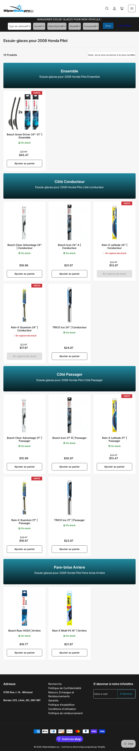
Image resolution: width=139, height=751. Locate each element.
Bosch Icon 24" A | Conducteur (69, 246)
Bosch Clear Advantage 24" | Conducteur (24, 246)
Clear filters (124, 25)
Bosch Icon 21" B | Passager (69, 437)
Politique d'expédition (61, 704)
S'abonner (126, 693)
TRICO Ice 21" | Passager (69, 520)
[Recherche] (107, 8)
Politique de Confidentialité (64, 688)
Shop (108, 25)
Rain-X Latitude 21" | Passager (114, 439)
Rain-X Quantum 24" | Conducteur (24, 329)
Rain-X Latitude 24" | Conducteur (114, 246)
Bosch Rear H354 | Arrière (24, 630)
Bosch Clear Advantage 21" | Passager (24, 439)
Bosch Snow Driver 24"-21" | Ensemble (24, 136)
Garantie (53, 700)
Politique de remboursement (65, 713)
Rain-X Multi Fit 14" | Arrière (69, 630)
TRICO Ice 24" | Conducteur (69, 327)
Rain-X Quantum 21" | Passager (24, 521)
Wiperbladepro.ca (50, 747)
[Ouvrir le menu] (132, 8)
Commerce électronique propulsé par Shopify (83, 747)
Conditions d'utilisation (62, 709)
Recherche (55, 684)
